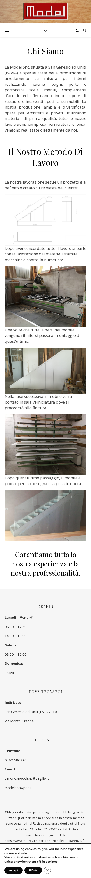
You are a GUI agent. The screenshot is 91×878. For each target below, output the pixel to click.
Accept (13, 870)
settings (52, 862)
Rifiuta (33, 870)
